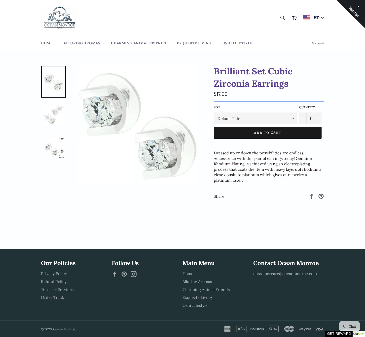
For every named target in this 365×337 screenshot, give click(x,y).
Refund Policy (54, 281)
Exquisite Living (194, 43)
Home (47, 43)
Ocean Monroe (64, 329)
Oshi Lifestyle (237, 43)
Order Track (52, 297)
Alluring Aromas (82, 43)
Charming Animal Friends (138, 43)
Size (217, 107)
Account (317, 43)
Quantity (307, 107)
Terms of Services (57, 289)
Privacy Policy (54, 273)
